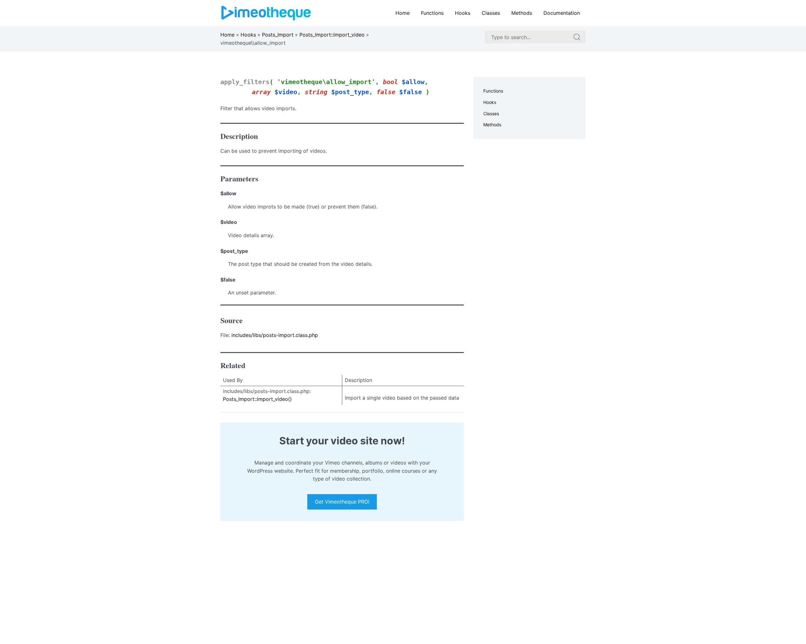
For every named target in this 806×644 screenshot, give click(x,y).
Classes (491, 13)
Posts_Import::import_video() (257, 399)
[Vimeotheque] (266, 12)
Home (402, 13)
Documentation (561, 13)
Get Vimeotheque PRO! (342, 502)
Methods (521, 13)
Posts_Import (277, 34)
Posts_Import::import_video (332, 34)
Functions (432, 13)
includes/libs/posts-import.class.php (274, 335)
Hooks (462, 13)
